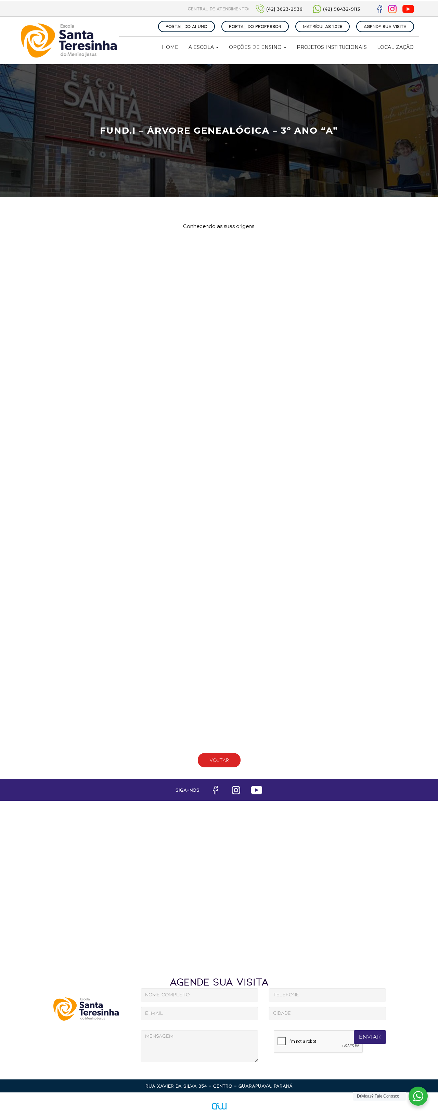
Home (170, 47)
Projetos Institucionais (332, 47)
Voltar (219, 760)
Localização (395, 47)
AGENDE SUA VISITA (385, 26)
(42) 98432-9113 (341, 9)
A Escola (202, 47)
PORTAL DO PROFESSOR (255, 26)
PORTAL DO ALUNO (186, 26)
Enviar (370, 1036)
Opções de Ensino (256, 47)
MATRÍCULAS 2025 (322, 26)
